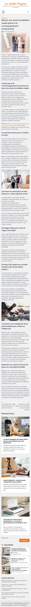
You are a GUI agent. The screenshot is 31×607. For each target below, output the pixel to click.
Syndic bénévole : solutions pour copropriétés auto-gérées (14, 481)
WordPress (24, 605)
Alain (4, 31)
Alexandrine (15, 553)
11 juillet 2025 (20, 563)
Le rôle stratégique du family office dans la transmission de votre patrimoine (15, 441)
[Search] (28, 12)
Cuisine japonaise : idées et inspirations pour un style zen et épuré (19, 568)
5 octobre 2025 (23, 553)
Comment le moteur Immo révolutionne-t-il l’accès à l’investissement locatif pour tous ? (15, 522)
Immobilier (4, 18)
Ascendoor (9, 605)
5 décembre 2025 (17, 573)
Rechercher (5, 538)
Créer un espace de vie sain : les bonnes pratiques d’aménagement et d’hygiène (19, 560)
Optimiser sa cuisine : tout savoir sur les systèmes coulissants (18, 551)
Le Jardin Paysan (15, 3)
